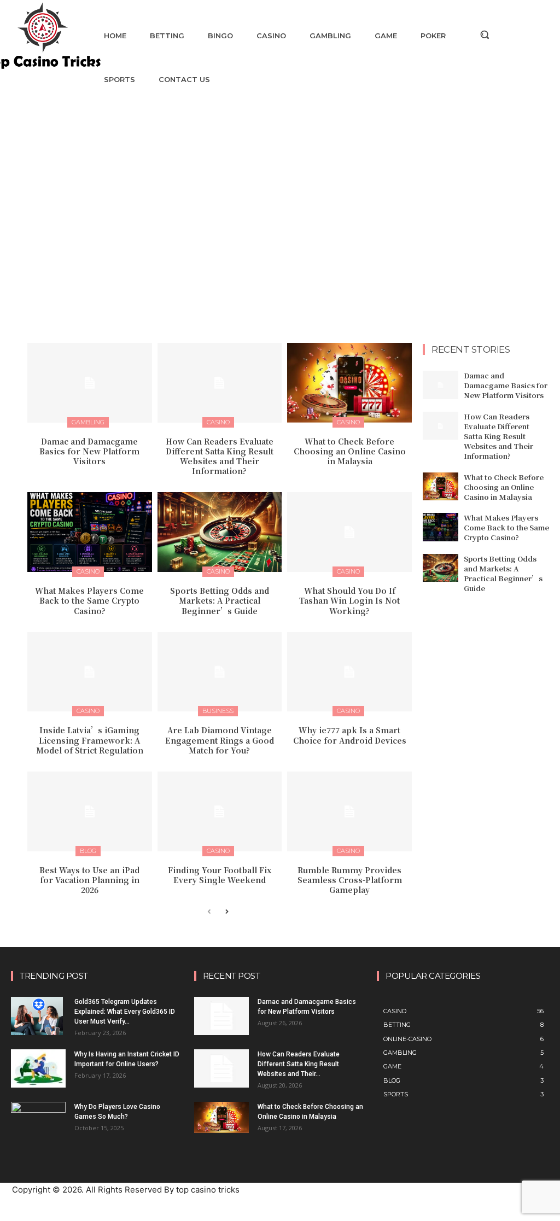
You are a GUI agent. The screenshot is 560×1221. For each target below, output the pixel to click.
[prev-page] (209, 912)
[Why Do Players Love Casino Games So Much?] (38, 1119)
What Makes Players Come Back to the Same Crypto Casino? (89, 600)
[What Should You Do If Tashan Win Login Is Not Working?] (349, 532)
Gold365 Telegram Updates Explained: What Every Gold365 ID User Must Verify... (124, 1011)
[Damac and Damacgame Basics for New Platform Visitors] (89, 383)
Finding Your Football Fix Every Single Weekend (219, 874)
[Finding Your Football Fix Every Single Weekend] (220, 811)
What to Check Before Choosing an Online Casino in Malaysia (350, 451)
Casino (218, 422)
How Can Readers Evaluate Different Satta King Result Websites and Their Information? (219, 456)
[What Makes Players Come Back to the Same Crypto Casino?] (89, 532)
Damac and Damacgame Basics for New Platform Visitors (89, 451)
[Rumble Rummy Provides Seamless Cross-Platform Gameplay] (349, 811)
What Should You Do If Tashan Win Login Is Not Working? (349, 600)
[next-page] (227, 912)
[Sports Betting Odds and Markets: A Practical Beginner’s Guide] (220, 532)
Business (218, 711)
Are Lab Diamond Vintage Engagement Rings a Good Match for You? (219, 740)
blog (88, 851)
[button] (484, 34)
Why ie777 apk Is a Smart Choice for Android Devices (349, 735)
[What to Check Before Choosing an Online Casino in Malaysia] (349, 383)
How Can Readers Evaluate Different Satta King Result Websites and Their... (299, 1064)
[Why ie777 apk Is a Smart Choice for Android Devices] (349, 672)
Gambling (88, 422)
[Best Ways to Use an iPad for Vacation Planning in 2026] (89, 811)
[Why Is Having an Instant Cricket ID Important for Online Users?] (38, 1068)
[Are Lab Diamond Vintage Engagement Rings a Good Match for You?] (220, 672)
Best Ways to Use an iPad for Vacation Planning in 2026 (89, 879)
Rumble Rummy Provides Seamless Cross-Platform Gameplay (350, 879)
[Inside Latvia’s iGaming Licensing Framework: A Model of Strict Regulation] (89, 672)
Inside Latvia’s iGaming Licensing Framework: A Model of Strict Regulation (89, 740)
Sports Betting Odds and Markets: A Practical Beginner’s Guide (219, 600)
